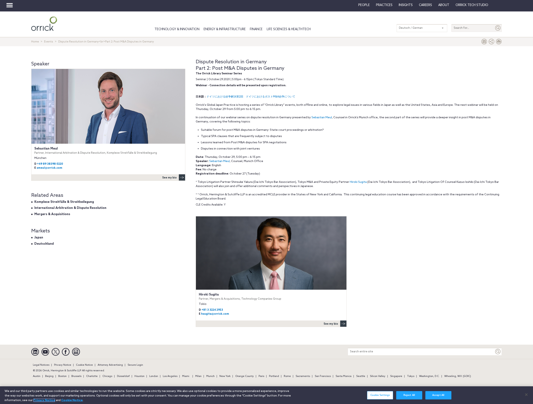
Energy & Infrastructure (225, 29)
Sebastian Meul (321, 117)
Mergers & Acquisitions (52, 214)
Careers (425, 5)
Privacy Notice (62, 365)
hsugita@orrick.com (215, 313)
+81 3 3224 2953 (212, 310)
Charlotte (92, 376)
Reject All (409, 395)
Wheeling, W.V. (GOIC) (457, 376)
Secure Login (135, 365)
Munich (210, 376)
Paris (261, 376)
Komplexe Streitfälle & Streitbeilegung (64, 202)
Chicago (107, 376)
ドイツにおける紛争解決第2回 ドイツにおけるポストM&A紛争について (251, 96)
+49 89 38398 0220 (50, 164)
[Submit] (498, 28)
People (364, 5)
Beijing (49, 376)
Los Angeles (170, 376)
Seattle (360, 376)
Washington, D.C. (429, 376)
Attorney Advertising (110, 365)
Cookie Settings (380, 395)
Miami (185, 376)
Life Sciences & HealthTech (289, 29)
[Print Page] (499, 42)
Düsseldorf (123, 376)
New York (224, 376)
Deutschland (44, 244)
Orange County (244, 376)
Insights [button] (406, 5)
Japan (38, 237)
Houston (139, 376)
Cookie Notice (84, 365)
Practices (384, 5)
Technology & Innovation (176, 29)
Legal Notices (41, 365)
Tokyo (410, 376)
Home (35, 41)
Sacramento (303, 376)
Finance (256, 29)
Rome (287, 376)
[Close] (526, 394)
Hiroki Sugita (358, 182)
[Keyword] (498, 351)
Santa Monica (343, 376)
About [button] (443, 5)
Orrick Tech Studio (472, 5)
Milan (198, 376)
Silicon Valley (377, 376)
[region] (266, 395)
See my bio (331, 323)
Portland (274, 376)
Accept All (438, 395)
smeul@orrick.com (49, 168)
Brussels (76, 376)
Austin (36, 376)
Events (48, 41)
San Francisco (323, 376)
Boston (62, 376)
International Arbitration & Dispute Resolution (70, 208)
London (153, 376)
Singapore (396, 376)
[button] (491, 42)
